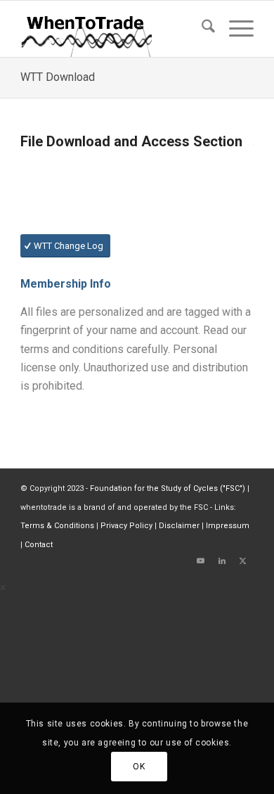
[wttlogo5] (113, 29)
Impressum (227, 525)
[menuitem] (201, 29)
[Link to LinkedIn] (222, 561)
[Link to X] (243, 561)
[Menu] (234, 29)
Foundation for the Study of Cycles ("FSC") (167, 488)
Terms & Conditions (57, 525)
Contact (39, 544)
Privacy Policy (126, 525)
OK (139, 766)
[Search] (201, 29)
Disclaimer (179, 525)
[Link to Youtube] (200, 561)
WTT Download (57, 77)
